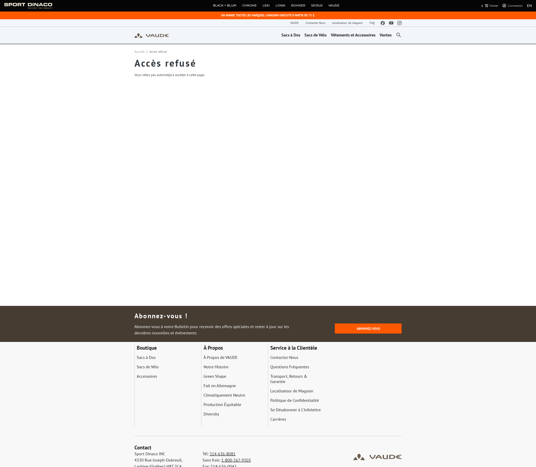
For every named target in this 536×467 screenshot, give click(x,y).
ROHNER (298, 5)
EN (529, 6)
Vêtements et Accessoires (353, 35)
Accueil (139, 51)
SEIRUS (317, 5)
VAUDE (334, 5)
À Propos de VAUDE (221, 357)
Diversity (211, 414)
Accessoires (147, 376)
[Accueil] (151, 35)
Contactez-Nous (284, 357)
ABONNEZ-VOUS (368, 328)
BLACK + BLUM (224, 5)
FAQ (372, 23)
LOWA (280, 5)
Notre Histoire (216, 367)
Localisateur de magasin (347, 23)
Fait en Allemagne (220, 385)
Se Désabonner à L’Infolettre (295, 410)
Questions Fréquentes (289, 367)
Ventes (386, 35)
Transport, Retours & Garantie (288, 379)
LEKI (266, 5)
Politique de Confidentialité (294, 400)
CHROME (249, 5)
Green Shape (215, 376)
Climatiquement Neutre (224, 395)
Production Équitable (222, 404)
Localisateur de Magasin (291, 391)
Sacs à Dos (290, 35)
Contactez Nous (315, 23)
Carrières (278, 419)
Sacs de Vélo (315, 35)
